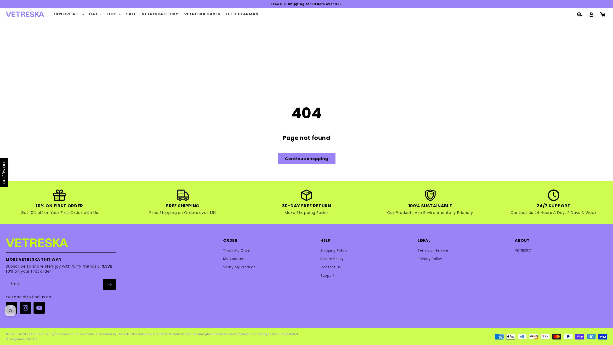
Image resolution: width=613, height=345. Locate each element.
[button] (68, 14)
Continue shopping (306, 158)
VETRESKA (523, 250)
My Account (234, 258)
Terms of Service (433, 250)
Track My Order (237, 250)
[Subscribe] (109, 284)
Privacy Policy (430, 258)
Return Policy (332, 258)
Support (327, 275)
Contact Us (330, 267)
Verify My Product (239, 267)
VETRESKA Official (31, 334)
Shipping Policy (333, 250)
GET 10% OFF (4, 172)
